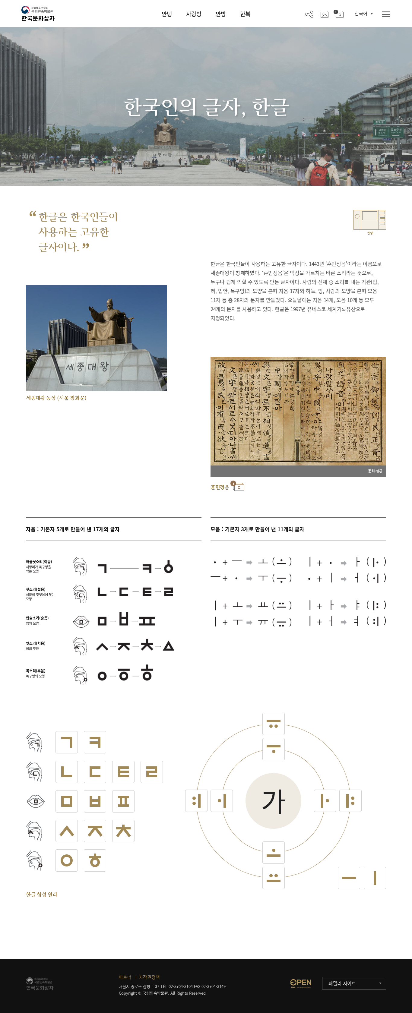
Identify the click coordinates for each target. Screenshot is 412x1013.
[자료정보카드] (339, 14)
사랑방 (193, 14)
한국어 (361, 13)
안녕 (167, 14)
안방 (221, 14)
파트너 (125, 977)
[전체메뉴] (386, 14)
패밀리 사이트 (342, 983)
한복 (245, 14)
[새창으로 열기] (300, 983)
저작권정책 (149, 977)
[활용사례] (324, 14)
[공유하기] (309, 14)
